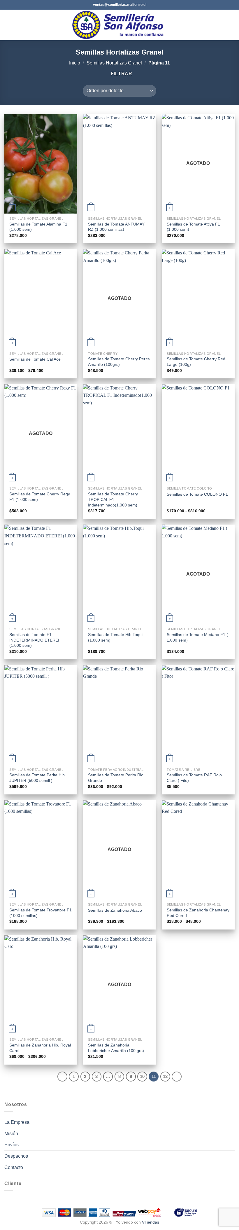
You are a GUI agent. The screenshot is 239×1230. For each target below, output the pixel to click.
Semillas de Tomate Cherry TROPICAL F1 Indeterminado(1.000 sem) (113, 499)
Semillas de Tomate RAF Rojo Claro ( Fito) (194, 778)
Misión (11, 1133)
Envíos (11, 1144)
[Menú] (7, 25)
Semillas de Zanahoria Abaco (115, 910)
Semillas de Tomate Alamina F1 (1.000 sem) (38, 227)
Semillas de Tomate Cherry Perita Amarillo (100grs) (119, 362)
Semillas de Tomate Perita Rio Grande (115, 778)
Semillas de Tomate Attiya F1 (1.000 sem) (193, 227)
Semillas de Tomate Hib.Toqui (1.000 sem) (115, 637)
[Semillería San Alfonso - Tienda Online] (119, 25)
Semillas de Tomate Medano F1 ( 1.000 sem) (197, 637)
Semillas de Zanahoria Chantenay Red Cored (198, 913)
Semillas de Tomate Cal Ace (35, 359)
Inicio (74, 62)
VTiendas (150, 1222)
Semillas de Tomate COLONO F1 (197, 494)
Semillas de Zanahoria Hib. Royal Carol (40, 1048)
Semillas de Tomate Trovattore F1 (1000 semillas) (40, 913)
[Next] (177, 1077)
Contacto (13, 1167)
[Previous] (62, 1077)
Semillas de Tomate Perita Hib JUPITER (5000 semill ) (37, 778)
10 (142, 1076)
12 (165, 1076)
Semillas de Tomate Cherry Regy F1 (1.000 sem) (39, 497)
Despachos (16, 1156)
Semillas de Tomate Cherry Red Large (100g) (196, 362)
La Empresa (16, 1122)
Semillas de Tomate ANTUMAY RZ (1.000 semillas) (116, 227)
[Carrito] (232, 25)
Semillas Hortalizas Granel (114, 62)
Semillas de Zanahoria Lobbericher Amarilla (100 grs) (116, 1048)
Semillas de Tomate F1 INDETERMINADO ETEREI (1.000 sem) (34, 640)
